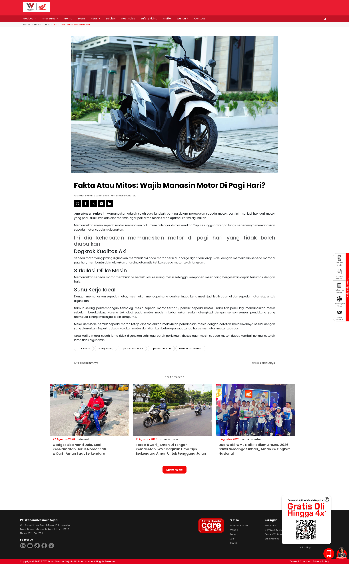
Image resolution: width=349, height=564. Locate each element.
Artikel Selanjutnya (263, 363)
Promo (68, 18)
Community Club (274, 529)
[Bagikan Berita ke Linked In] (109, 206)
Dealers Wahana (274, 534)
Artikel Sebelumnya (86, 363)
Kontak (233, 543)
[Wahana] (36, 7)
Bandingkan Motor (340, 305)
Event (81, 18)
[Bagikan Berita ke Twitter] (94, 206)
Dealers (111, 18)
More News (174, 470)
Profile (167, 18)
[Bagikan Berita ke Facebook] (86, 206)
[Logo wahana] (36, 7)
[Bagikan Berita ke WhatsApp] (78, 206)
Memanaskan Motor (190, 348)
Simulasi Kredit (339, 264)
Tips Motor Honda (161, 348)
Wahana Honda (239, 525)
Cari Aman (84, 348)
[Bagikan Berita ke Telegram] (102, 206)
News (94, 18)
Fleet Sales (128, 18)
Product (28, 18)
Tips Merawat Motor (132, 348)
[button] (325, 19)
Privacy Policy (321, 561)
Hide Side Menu (347, 287)
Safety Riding (149, 18)
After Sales (49, 18)
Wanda (181, 18)
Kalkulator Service (339, 291)
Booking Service (339, 277)
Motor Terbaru (339, 318)
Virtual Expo (306, 547)
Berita (233, 534)
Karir (232, 538)
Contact (199, 18)
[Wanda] (341, 552)
